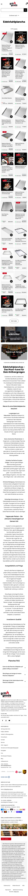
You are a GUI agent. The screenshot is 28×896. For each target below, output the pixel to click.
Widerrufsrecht (16, 885)
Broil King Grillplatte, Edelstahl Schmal (7, 239)
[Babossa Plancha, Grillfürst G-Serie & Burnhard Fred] (21, 112)
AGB (23, 885)
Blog (2, 758)
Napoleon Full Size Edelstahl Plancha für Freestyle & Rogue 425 (20, 216)
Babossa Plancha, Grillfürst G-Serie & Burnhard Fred (20, 121)
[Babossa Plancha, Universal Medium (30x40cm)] (21, 90)
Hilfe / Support (4, 745)
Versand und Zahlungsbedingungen (9, 747)
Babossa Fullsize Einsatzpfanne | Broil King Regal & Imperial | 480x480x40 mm (7, 287)
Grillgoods (16, 891)
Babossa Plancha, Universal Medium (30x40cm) (20, 99)
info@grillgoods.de (8, 789)
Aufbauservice (4, 761)
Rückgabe (3, 750)
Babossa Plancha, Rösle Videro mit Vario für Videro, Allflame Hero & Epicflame (6, 73)
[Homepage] (6, 691)
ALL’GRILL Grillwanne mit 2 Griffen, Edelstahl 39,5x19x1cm (20, 262)
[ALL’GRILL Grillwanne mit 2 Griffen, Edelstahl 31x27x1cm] (21, 231)
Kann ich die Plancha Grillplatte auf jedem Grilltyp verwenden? (13, 667)
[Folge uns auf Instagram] (6, 720)
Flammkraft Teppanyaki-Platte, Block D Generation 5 (20, 286)
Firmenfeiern (4, 737)
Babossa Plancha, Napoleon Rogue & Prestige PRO (20, 46)
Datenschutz (7, 885)
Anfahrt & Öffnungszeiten (7, 734)
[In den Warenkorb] (11, 41)
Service (3, 742)
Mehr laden (14, 321)
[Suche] (25, 10)
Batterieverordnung (18, 889)
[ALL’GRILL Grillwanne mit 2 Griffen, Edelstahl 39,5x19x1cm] (21, 253)
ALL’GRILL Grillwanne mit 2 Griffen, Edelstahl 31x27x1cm (20, 240)
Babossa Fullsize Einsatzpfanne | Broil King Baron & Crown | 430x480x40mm (7, 262)
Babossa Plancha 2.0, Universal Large (7, 192)
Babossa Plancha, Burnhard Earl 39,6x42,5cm (19, 193)
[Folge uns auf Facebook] (2, 720)
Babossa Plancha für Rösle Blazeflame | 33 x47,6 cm (7, 310)
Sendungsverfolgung (6, 756)
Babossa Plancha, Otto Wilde (19, 144)
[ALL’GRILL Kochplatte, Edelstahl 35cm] (21, 301)
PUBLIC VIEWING (5, 731)
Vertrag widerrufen (5, 729)
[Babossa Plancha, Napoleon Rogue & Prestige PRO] (21, 37)
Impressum (8, 889)
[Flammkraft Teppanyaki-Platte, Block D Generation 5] (21, 277)
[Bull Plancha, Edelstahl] (7, 206)
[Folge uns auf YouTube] (9, 720)
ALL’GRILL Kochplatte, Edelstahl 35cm (20, 309)
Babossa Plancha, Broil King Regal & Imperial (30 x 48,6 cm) (6, 122)
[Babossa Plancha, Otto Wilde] (21, 136)
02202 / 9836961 (7, 800)
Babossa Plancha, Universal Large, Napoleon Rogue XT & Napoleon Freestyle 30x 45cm (7, 48)
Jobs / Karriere (4, 764)
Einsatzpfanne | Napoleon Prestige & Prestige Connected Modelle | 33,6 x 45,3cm (7, 169)
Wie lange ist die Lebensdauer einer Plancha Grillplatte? (13, 681)
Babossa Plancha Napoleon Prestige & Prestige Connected (7, 145)
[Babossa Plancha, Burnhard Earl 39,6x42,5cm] (21, 184)
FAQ (2, 753)
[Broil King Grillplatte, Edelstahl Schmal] (7, 231)
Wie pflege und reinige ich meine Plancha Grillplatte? (12, 674)
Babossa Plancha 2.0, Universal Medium (20, 167)
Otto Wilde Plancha (7, 98)
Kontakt (3, 739)
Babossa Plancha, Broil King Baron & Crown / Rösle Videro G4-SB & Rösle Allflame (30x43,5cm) (20, 74)
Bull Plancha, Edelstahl (5, 214)
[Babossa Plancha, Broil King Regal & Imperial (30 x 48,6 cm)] (7, 112)
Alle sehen (5, 839)
